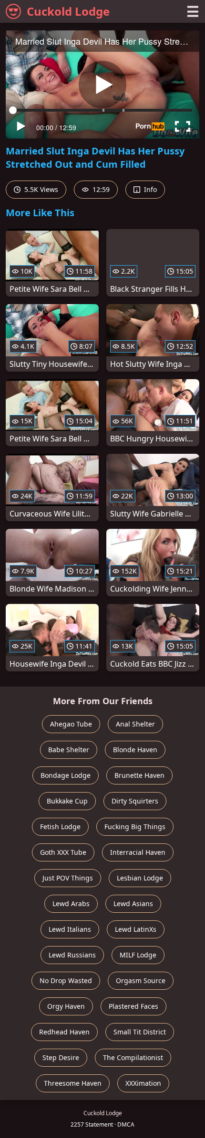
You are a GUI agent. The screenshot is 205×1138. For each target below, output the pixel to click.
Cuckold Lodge (68, 11)
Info (149, 189)
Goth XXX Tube (63, 852)
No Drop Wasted (66, 980)
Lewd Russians (72, 954)
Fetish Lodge (60, 826)
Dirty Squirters (135, 800)
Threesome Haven (73, 1083)
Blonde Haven (135, 749)
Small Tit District (139, 1031)
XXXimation (143, 1083)
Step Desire (60, 1057)
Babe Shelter (68, 749)
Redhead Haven (64, 1031)
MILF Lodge (138, 954)
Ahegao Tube (71, 723)
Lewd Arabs (71, 903)
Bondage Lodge (66, 775)
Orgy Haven (66, 1006)
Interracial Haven (137, 852)
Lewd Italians (70, 929)
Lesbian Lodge (140, 877)
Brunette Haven (139, 775)
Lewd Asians (133, 903)
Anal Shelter (135, 723)
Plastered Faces (133, 1006)
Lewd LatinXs (135, 929)
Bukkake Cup (67, 800)
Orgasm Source (140, 980)
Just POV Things (67, 877)
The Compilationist (133, 1057)
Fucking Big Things (134, 826)
